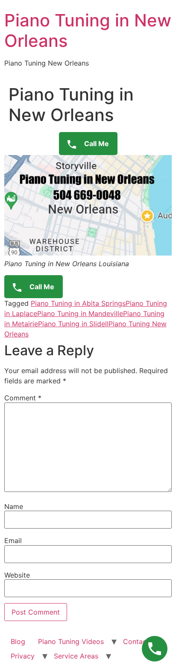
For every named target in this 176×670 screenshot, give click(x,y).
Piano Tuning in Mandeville (80, 313)
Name (13, 506)
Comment (22, 397)
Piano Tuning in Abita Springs (78, 303)
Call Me (95, 143)
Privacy (23, 656)
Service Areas (76, 656)
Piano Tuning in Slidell (73, 323)
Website (17, 575)
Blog (18, 641)
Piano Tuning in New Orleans (87, 30)
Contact (136, 641)
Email (13, 540)
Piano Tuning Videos (71, 641)
